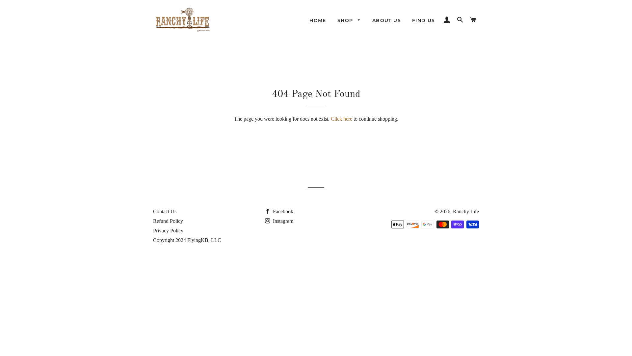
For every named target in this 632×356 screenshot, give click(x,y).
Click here (341, 119)
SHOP (346, 20)
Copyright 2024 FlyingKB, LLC (187, 240)
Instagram (282, 221)
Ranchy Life (466, 211)
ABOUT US (386, 20)
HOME (317, 20)
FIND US (423, 20)
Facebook (282, 211)
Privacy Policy (168, 230)
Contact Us (164, 211)
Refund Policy (168, 221)
